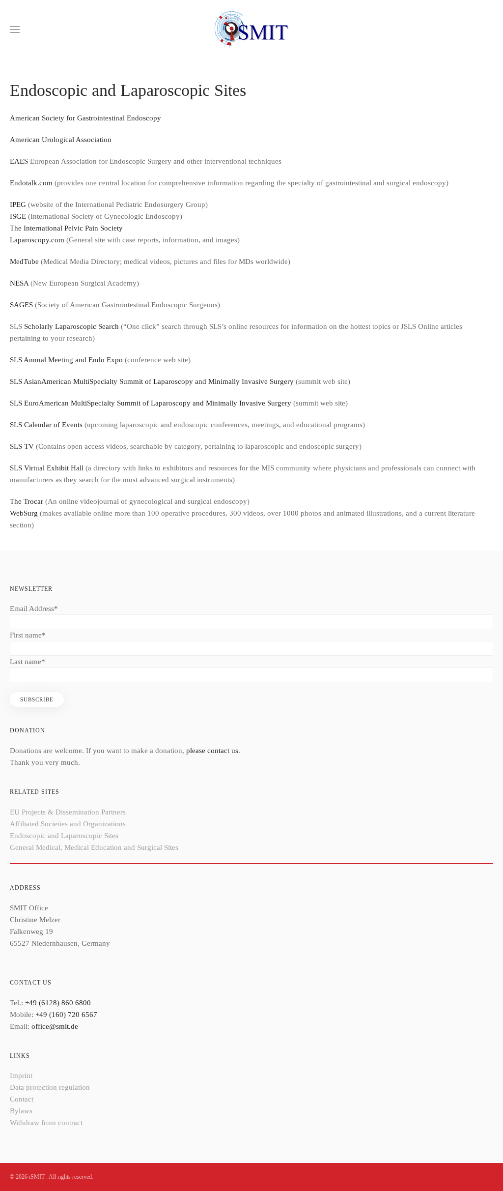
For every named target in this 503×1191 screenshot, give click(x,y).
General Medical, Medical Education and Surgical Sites (94, 847)
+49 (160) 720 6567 (66, 1014)
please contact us (212, 751)
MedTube (24, 261)
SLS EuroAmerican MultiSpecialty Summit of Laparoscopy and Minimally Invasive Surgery (150, 403)
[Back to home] (251, 29)
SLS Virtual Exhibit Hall (47, 468)
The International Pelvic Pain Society (66, 228)
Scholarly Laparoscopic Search (71, 326)
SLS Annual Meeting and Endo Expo (66, 360)
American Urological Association (61, 140)
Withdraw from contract (46, 1123)
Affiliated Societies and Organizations (68, 824)
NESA (19, 283)
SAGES (21, 305)
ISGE (18, 216)
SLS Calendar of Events (46, 425)
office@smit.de (54, 1026)
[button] (15, 29)
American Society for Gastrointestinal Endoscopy (85, 118)
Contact (21, 1099)
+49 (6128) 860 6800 (58, 1003)
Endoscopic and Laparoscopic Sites (64, 836)
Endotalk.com (31, 183)
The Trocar (26, 501)
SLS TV (22, 446)
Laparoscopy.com (37, 240)
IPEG (18, 204)
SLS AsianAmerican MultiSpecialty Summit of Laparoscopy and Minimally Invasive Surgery (152, 381)
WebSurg (24, 513)
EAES (19, 161)
